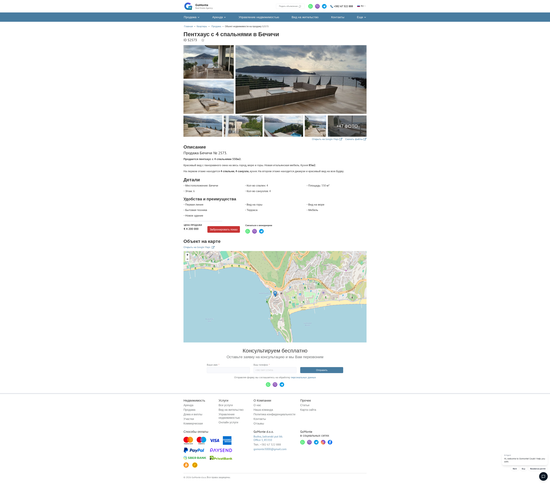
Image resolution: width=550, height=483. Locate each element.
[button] (275, 294)
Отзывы (259, 423)
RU (362, 6)
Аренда (218, 17)
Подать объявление (288, 6)
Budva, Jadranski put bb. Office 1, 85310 (268, 438)
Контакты (337, 17)
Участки (188, 419)
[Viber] (317, 6)
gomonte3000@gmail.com (270, 449)
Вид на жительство (305, 17)
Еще (360, 17)
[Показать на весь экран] (301, 79)
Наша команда (263, 409)
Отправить (321, 370)
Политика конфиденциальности (274, 414)
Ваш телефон (261, 364)
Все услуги (226, 405)
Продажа (190, 17)
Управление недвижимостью (259, 17)
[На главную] (198, 6)
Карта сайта (308, 409)
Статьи (304, 405)
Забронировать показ (223, 229)
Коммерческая (193, 423)
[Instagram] (323, 442)
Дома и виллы (192, 414)
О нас (257, 405)
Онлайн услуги (228, 422)
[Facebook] (330, 442)
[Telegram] (324, 6)
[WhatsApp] (310, 6)
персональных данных (303, 377)
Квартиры (202, 26)
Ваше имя (213, 364)
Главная (188, 26)
